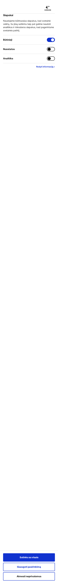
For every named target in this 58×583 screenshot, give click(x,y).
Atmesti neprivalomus (29, 576)
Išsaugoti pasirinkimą (29, 566)
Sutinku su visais (29, 557)
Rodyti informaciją (45, 66)
